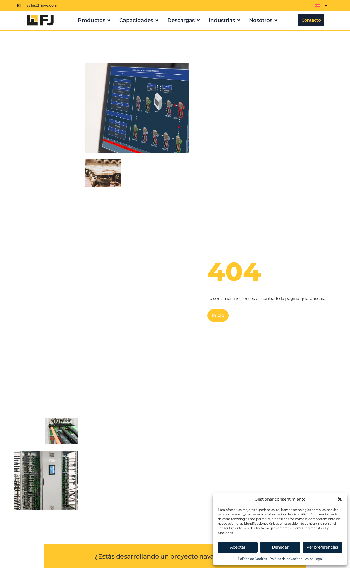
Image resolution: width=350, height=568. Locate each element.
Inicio (218, 315)
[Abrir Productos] (109, 20)
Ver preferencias (322, 547)
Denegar (280, 547)
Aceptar (237, 547)
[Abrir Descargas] (198, 20)
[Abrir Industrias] (238, 20)
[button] (339, 499)
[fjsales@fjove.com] (19, 5)
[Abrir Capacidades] (157, 20)
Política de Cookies (252, 559)
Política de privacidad (286, 559)
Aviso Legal (314, 559)
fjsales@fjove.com (40, 5)
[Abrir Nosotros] (276, 20)
